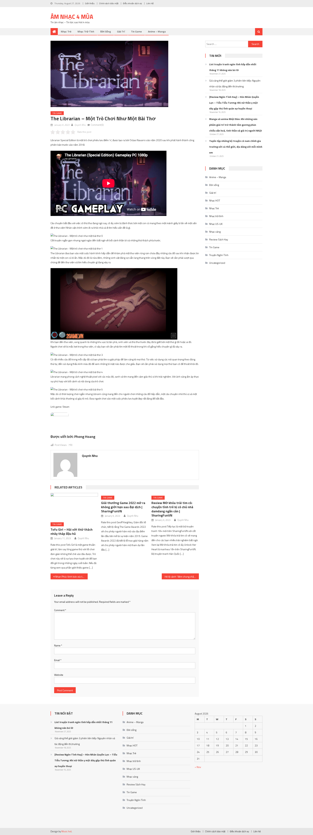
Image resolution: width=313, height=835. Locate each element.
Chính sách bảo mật (108, 3)
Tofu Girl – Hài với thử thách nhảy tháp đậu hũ (72, 531)
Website (58, 675)
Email (57, 660)
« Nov (198, 767)
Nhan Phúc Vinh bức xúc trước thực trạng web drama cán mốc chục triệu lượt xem (71, 576)
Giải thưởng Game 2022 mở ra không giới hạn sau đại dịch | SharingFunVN (123, 507)
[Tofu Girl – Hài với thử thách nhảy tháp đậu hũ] (74, 506)
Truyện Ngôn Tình (218, 255)
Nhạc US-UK (216, 224)
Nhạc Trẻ (66, 31)
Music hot (66, 831)
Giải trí (121, 31)
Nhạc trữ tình (86, 31)
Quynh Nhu (80, 125)
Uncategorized (217, 263)
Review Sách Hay (218, 239)
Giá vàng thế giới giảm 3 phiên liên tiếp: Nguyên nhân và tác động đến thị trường (234, 83)
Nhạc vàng (215, 232)
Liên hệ (150, 3)
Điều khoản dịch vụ (132, 3)
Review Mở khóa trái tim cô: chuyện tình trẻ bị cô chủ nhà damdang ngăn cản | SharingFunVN (172, 509)
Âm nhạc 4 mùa (72, 16)
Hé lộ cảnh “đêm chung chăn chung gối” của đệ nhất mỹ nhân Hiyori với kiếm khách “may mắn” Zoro (182, 576)
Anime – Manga (157, 31)
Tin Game (136, 31)
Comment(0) (97, 125)
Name (58, 645)
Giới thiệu (90, 3)
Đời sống (105, 31)
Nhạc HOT (214, 200)
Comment (60, 610)
